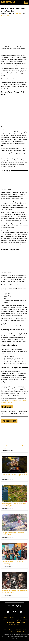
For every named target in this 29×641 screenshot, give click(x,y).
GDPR (6, 631)
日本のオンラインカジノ (14, 624)
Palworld (10, 402)
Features (18, 13)
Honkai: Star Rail (11, 400)
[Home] (8, 2)
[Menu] (26, 2)
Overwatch (19, 400)
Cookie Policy (20, 631)
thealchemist (5, 15)
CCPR (12, 631)
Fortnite (25, 619)
